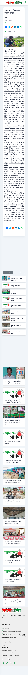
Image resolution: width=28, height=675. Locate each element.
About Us (4, 656)
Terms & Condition (14, 656)
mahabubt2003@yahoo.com (9, 650)
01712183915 (6, 628)
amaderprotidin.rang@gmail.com (12, 631)
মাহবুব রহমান (4, 645)
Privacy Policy (6, 659)
